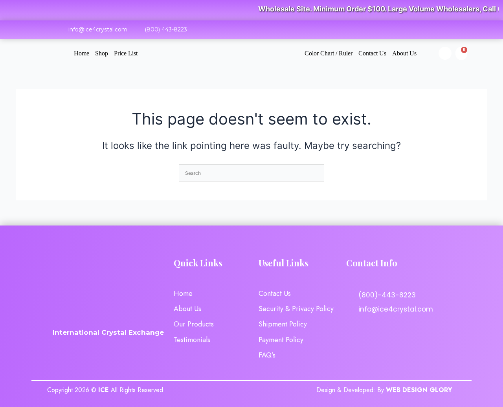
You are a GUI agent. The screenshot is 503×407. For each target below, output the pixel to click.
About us (404, 53)
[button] (445, 53)
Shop (101, 53)
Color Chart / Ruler (328, 53)
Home (81, 53)
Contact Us (372, 53)
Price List (126, 53)
